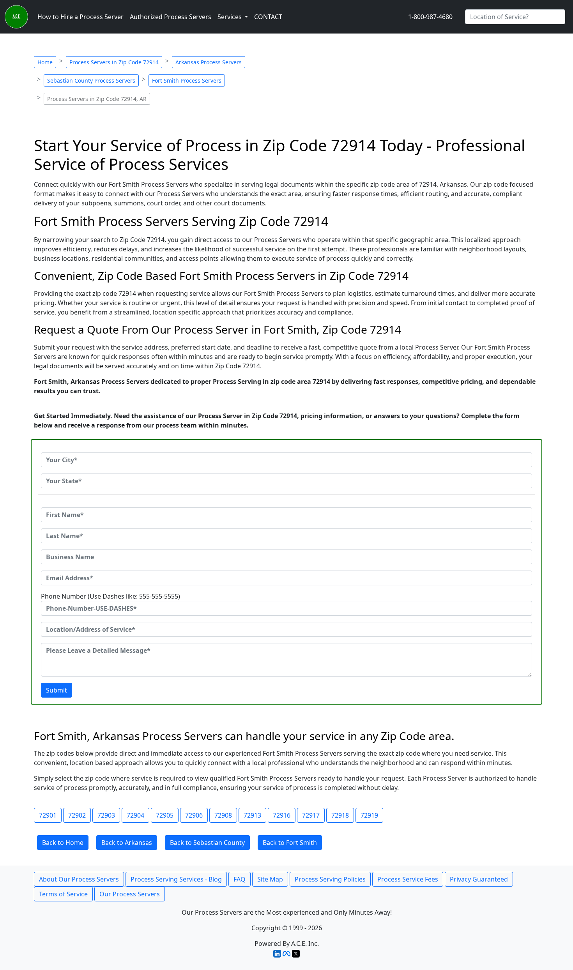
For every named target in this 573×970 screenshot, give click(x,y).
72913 (252, 815)
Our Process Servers (129, 894)
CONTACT (268, 16)
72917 (311, 815)
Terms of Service (63, 894)
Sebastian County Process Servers (91, 80)
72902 (77, 815)
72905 (164, 815)
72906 (194, 815)
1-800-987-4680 (430, 16)
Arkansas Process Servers (208, 62)
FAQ (239, 879)
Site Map (270, 879)
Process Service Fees (407, 879)
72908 (223, 815)
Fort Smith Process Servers (186, 80)
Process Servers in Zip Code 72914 (114, 62)
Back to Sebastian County (207, 842)
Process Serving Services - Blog (176, 879)
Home (45, 62)
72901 (48, 815)
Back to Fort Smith (290, 842)
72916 (281, 815)
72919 (369, 815)
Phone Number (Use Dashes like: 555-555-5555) (110, 596)
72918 (340, 815)
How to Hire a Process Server (80, 16)
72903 (106, 815)
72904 (135, 815)
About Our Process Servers (79, 879)
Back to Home (62, 842)
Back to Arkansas (126, 842)
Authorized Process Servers (170, 16)
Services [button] (230, 16)
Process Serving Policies (330, 879)
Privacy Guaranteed (479, 879)
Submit (56, 690)
